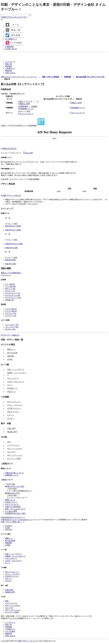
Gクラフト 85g (10, 316)
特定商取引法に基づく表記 (15, 513)
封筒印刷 (67, 77)
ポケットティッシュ (15, 455)
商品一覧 (8, 64)
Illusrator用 (29, 153)
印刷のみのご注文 (13, 493)
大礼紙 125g (9, 300)
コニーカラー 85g (11, 327)
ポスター (10, 418)
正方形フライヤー (14, 408)
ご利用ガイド (10, 68)
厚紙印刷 (10, 356)
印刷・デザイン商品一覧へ (12, 522)
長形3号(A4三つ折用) (13, 230)
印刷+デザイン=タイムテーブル (30, 641)
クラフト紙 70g (11, 309)
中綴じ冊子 (11, 428)
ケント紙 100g (10, 286)
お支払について (11, 502)
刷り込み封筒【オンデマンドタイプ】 (90, 77)
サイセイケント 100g (13, 298)
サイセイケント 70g (12, 293)
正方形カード (12, 388)
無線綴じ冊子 (12, 432)
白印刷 (9, 359)
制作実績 (8, 66)
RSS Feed (8, 529)
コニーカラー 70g (11, 325)
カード (9, 385)
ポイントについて (26, 114)
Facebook (8, 526)
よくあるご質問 (11, 511)
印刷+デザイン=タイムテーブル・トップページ (19, 77)
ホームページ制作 (14, 458)
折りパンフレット (14, 402)
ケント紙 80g (10, 284)
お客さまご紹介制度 (12, 507)
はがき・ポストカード (15, 382)
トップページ (10, 62)
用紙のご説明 (25, 104)
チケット (10, 415)
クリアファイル (13, 445)
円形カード (11, 392)
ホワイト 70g (10, 291)
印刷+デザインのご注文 (15, 486)
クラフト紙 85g (11, 311)
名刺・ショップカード (15, 369)
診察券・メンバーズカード (16, 374)
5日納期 (34, 106)
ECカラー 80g (10, 329)
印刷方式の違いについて (14, 473)
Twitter (7, 528)
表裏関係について (12, 475)
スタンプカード (13, 378)
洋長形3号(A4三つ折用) (14, 244)
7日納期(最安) (23, 106)
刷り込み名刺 (12, 353)
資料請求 (8, 71)
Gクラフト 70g (10, 313)
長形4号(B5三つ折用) (13, 226)
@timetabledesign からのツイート (13, 517)
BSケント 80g (10, 289)
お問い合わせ (10, 73)
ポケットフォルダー (15, 449)
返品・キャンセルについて (15, 509)
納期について (10, 500)
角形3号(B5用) (10, 260)
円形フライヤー (13, 412)
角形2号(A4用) (10, 264)
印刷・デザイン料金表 (50, 77)
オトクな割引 (10, 631)
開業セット (11, 349)
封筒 (9, 442)
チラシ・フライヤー (15, 405)
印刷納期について (26, 109)
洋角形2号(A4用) (11, 248)
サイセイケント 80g (12, 295)
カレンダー (11, 452)
